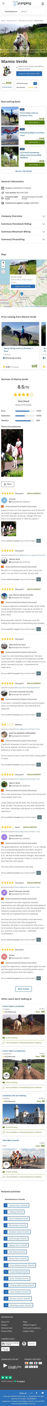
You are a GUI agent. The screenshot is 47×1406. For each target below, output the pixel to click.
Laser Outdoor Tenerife (19, 1292)
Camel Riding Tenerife (19, 1272)
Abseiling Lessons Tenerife (20, 1305)
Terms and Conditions (32, 1328)
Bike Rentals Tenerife (17, 1225)
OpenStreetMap (35, 306)
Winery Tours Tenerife (18, 1258)
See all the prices (23, 171)
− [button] (3, 266)
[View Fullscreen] (3, 271)
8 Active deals (7, 87)
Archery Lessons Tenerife (20, 1298)
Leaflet (26, 306)
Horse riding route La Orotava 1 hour (18, 349)
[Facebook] (36, 1393)
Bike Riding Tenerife (17, 1252)
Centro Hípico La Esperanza (14, 1051)
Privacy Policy (6, 1331)
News (25, 1322)
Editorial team (7, 1328)
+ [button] (3, 262)
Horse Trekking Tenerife (18, 1218)
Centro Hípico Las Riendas (13, 1006)
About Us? (5, 1322)
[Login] (43, 3)
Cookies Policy (28, 1331)
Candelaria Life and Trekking (14, 1095)
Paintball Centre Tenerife (19, 1232)
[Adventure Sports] (22, 3)
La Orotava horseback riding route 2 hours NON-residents (31, 155)
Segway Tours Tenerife (18, 1245)
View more (33, 122)
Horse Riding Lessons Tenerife (22, 1265)
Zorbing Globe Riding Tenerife (22, 1285)
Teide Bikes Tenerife (11, 1140)
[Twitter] (42, 1393)
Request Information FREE (29, 73)
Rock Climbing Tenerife (19, 1278)
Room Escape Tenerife (18, 1238)
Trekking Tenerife (16, 1212)
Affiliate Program (29, 1325)
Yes (38, 541)
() (36, 87)
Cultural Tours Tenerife (18, 1205)
